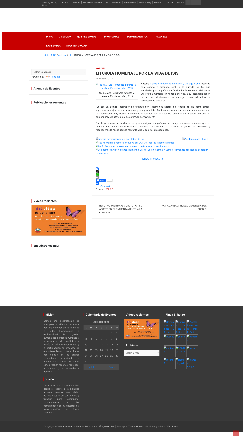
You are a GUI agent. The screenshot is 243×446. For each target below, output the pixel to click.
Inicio (49, 36)
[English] (36, 67)
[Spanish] (33, 67)
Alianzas (161, 36)
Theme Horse (135, 426)
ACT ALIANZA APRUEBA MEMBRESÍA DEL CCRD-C (184, 207)
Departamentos (137, 36)
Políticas (76, 2)
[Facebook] (153, 168)
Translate (55, 76)
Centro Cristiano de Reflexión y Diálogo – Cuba (88, 426)
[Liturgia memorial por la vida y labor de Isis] (139, 138)
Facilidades (53, 45)
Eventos (180, 2)
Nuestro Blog (145, 2)
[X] (153, 171)
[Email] (153, 177)
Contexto (65, 2)
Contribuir (169, 2)
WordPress (172, 426)
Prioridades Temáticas (92, 2)
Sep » (112, 367)
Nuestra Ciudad (76, 45)
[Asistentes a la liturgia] (195, 138)
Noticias (100, 68)
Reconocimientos (113, 2)
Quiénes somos (86, 36)
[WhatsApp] (153, 174)
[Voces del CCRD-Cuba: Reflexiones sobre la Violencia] (59, 220)
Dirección (65, 36)
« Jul (91, 367)
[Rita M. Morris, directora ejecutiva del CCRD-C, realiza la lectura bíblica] (135, 142)
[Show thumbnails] (153, 159)
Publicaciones (130, 2)
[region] (59, 148)
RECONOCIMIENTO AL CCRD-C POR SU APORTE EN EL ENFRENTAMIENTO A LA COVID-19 (120, 209)
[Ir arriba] (236, 433)
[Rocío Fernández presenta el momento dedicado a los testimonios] (132, 146)
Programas (111, 36)
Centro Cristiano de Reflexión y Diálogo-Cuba (175, 83)
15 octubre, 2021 (103, 78)
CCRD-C (109, 189)
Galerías (157, 2)
